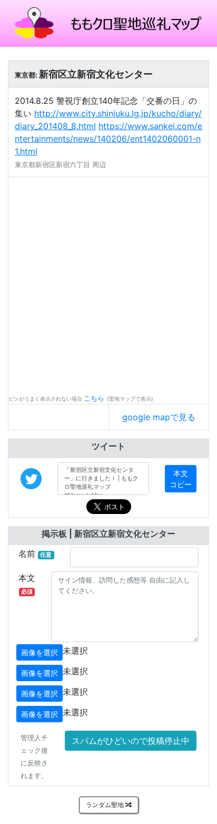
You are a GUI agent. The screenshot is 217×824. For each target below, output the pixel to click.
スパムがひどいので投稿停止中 (131, 740)
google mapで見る (158, 417)
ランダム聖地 (105, 805)
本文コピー (181, 479)
